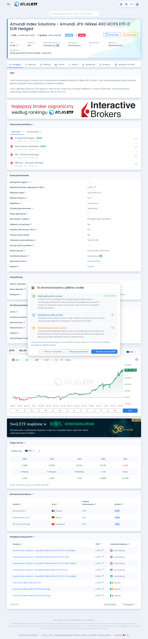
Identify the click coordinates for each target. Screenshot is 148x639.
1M (32, 410)
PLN (56, 360)
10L (115, 410)
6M (60, 410)
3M (46, 410)
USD (27, 360)
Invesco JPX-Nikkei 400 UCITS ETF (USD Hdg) (31, 595)
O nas (44, 635)
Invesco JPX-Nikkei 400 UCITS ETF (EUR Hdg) (31, 589)
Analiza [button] (75, 64)
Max (130, 410)
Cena (68, 360)
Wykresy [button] (32, 64)
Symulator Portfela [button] (126, 64)
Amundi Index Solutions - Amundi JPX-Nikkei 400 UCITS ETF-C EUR (41, 557)
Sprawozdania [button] (34, 131)
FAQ (51, 635)
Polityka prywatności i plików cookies (71, 635)
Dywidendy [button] (90, 64)
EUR (17, 360)
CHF (47, 360)
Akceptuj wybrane (78, 351)
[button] (121, 4)
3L (87, 410)
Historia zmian (104, 635)
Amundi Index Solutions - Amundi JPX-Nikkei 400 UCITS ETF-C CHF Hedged (44, 550)
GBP (37, 360)
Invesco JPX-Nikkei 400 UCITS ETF (27, 582)
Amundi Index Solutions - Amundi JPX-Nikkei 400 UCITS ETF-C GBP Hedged (44, 563)
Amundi (90, 266)
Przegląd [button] (16, 64)
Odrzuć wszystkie (53, 351)
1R (74, 410)
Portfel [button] (61, 64)
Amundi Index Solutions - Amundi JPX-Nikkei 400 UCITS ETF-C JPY (40, 569)
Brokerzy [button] (107, 64)
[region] (74, 513)
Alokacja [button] (47, 64)
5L (101, 410)
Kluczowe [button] (17, 131)
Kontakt (92, 635)
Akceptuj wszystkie (105, 351)
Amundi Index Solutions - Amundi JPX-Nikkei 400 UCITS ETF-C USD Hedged (44, 576)
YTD (17, 410)
